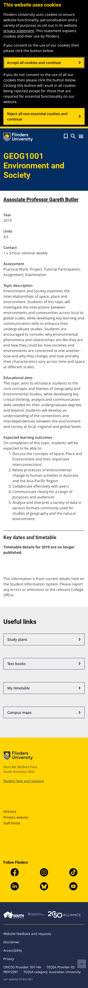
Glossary (9, 811)
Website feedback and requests (27, 933)
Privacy (8, 959)
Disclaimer (11, 942)
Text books (16, 663)
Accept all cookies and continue (34, 62)
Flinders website (15, 817)
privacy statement (18, 30)
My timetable (18, 688)
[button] (66, 136)
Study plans (17, 639)
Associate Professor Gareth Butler (41, 199)
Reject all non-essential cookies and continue (37, 116)
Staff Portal (11, 823)
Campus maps (19, 712)
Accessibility (12, 950)
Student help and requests (23, 781)
